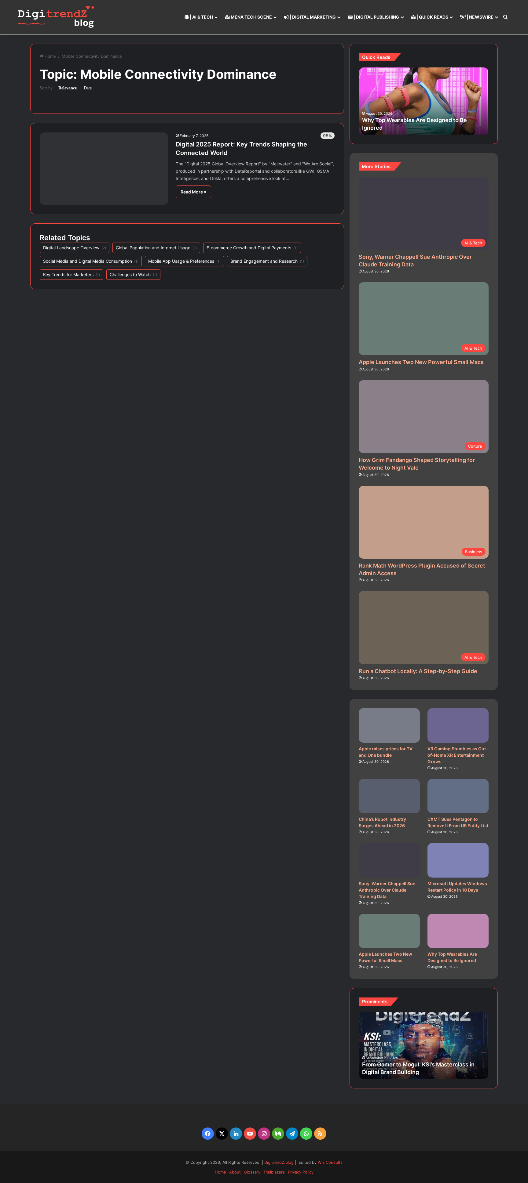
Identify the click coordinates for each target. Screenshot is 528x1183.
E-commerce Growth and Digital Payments (252, 247)
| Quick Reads (432, 17)
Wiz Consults (330, 1162)
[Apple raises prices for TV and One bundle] (389, 725)
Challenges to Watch (133, 274)
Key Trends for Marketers (71, 274)
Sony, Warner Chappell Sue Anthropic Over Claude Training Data (387, 890)
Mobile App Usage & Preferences (184, 261)
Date (88, 88)
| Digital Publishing (376, 17)
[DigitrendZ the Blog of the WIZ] (56, 17)
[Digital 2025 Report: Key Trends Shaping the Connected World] (104, 168)
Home (50, 56)
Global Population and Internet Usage (156, 247)
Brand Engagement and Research (267, 261)
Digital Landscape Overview (74, 247)
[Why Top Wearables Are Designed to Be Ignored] (458, 931)
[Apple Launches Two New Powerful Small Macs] (389, 931)
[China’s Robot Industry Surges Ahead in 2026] (389, 796)
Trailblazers (274, 1172)
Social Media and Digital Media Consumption (90, 261)
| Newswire (479, 17)
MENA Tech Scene (251, 17)
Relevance (67, 88)
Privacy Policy (301, 1172)
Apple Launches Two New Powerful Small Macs (421, 362)
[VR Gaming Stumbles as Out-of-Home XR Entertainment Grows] (458, 725)
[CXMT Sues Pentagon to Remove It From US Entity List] (458, 796)
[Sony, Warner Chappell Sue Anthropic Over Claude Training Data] (389, 860)
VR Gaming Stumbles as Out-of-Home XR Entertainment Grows (457, 755)
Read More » (193, 191)
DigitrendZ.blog (278, 1162)
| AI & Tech (201, 17)
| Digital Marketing (312, 17)
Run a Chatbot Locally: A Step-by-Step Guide (418, 671)
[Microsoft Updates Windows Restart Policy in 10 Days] (458, 860)
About (235, 1172)
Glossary (252, 1172)
